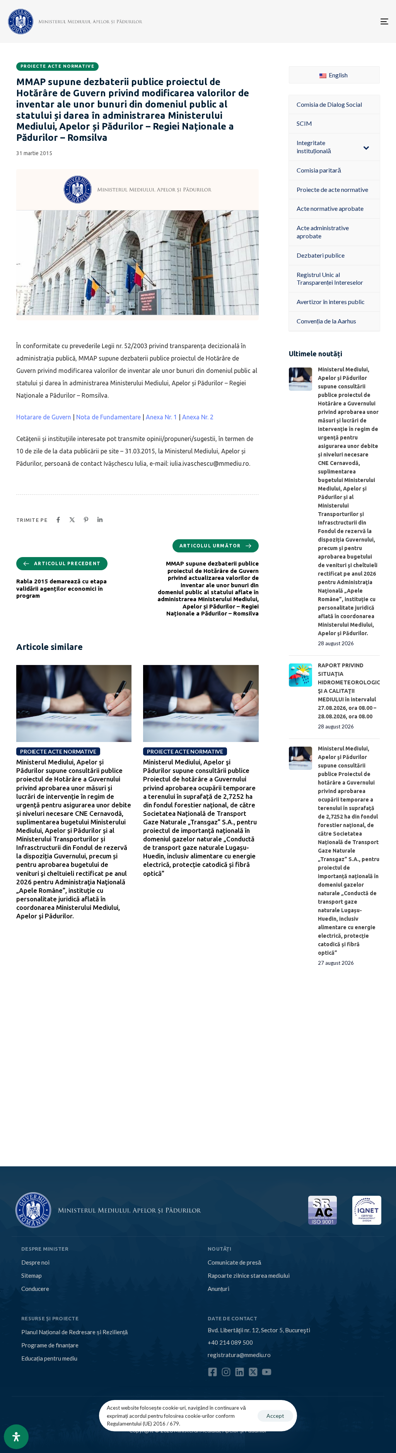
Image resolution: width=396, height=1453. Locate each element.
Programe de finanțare (50, 1345)
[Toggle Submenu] (366, 147)
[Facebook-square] (212, 1372)
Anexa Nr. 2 (197, 417)
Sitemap (31, 1275)
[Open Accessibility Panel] (16, 1436)
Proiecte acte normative (57, 66)
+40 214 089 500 (230, 1342)
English (338, 75)
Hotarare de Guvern (43, 417)
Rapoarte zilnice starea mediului (249, 1275)
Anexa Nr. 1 (161, 417)
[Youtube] (266, 1372)
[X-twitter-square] (253, 1372)
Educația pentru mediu (49, 1358)
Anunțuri (218, 1288)
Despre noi (35, 1262)
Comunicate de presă (234, 1262)
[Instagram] (226, 1372)
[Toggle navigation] (324, 21)
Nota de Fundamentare (108, 417)
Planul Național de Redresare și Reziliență (74, 1331)
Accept (275, 1415)
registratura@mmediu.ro (239, 1354)
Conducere (35, 1288)
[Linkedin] (239, 1372)
